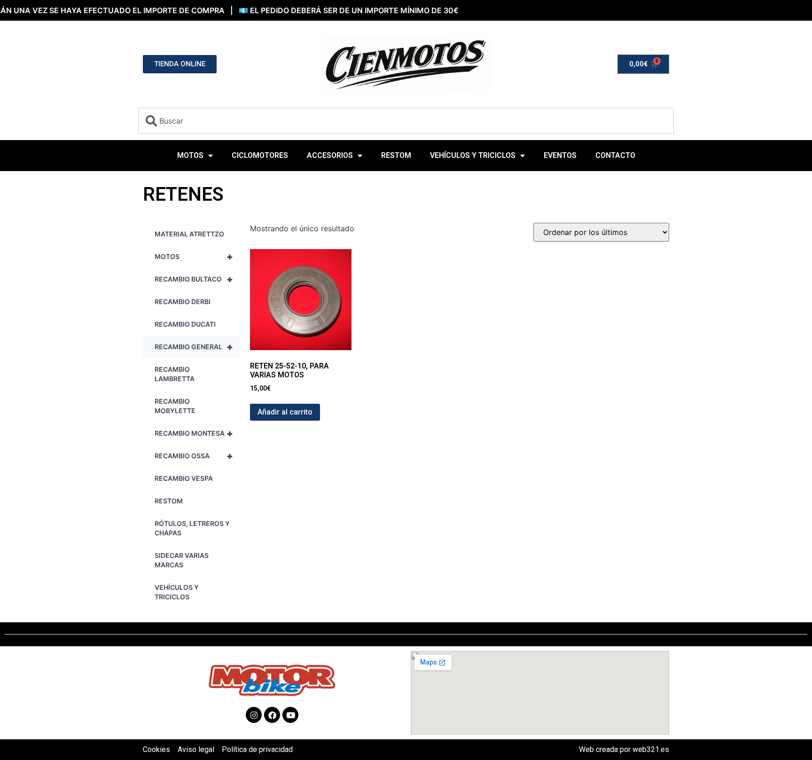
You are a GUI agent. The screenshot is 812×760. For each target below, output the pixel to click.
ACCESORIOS (330, 155)
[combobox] (406, 121)
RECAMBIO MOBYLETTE (175, 406)
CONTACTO (615, 155)
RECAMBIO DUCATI (185, 324)
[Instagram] (254, 715)
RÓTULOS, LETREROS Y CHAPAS (192, 528)
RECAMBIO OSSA (194, 456)
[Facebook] (272, 715)
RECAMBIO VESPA (184, 478)
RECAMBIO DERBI (183, 302)
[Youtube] (290, 715)
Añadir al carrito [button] (285, 411)
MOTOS (190, 155)
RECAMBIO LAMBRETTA (175, 374)
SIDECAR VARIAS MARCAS (182, 560)
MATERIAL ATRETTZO (189, 234)
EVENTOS (560, 155)
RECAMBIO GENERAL (194, 347)
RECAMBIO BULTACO (194, 279)
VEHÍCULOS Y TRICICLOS (472, 155)
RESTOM (396, 155)
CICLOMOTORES (260, 155)
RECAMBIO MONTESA (194, 433)
